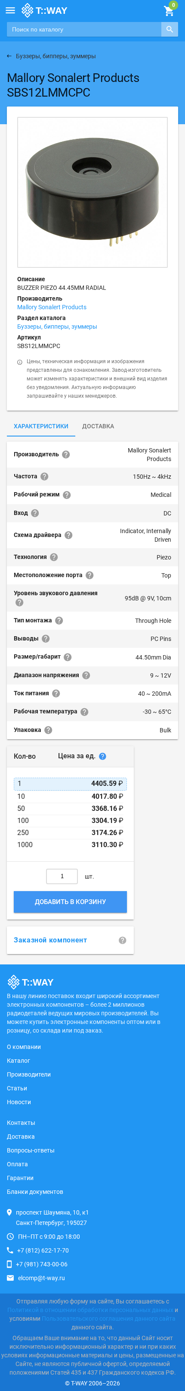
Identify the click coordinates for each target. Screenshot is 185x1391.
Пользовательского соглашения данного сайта (109, 1318)
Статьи (17, 1088)
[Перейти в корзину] (169, 11)
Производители (29, 1074)
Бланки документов (35, 1191)
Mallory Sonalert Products (51, 307)
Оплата (17, 1164)
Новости (19, 1102)
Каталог (18, 1060)
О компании (24, 1046)
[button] (10, 10)
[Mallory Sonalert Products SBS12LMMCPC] (92, 192)
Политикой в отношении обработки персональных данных (90, 1309)
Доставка (98, 426)
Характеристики (41, 426)
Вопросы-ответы (31, 1150)
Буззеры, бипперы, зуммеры (57, 326)
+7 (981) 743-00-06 (42, 1264)
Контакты (21, 1122)
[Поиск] (169, 29)
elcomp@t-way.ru (41, 1278)
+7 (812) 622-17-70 (43, 1250)
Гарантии (20, 1177)
